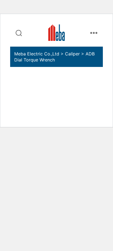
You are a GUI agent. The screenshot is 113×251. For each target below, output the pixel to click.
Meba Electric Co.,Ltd (36, 54)
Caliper (72, 54)
